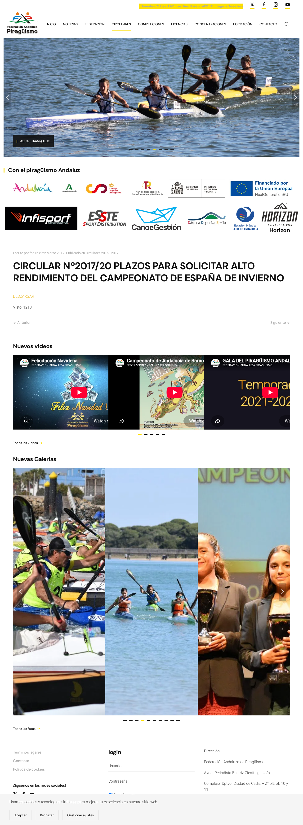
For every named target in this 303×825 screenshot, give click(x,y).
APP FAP (208, 6)
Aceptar (20, 815)
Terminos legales (27, 752)
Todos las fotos (24, 729)
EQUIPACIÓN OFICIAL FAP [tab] (131, 149)
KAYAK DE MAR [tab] (172, 149)
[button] (286, 24)
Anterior (24, 322)
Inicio (51, 24)
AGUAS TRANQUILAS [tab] (148, 149)
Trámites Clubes (154, 6)
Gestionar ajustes (80, 815)
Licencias (179, 24)
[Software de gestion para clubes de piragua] (156, 218)
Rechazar (47, 815)
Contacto (268, 24)
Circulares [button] (121, 24)
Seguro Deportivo (229, 6)
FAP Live (174, 6)
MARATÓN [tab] (166, 149)
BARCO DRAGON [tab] (136, 149)
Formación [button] (242, 24)
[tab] (140, 434)
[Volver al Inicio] (21, 24)
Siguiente (278, 322)
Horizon (279, 230)
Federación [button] (95, 24)
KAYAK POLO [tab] (160, 149)
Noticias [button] (70, 24)
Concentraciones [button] (210, 24)
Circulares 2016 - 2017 (102, 253)
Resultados (191, 6)
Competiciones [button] (151, 24)
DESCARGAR (23, 296)
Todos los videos (25, 443)
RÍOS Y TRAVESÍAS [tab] (142, 149)
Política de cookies (29, 769)
